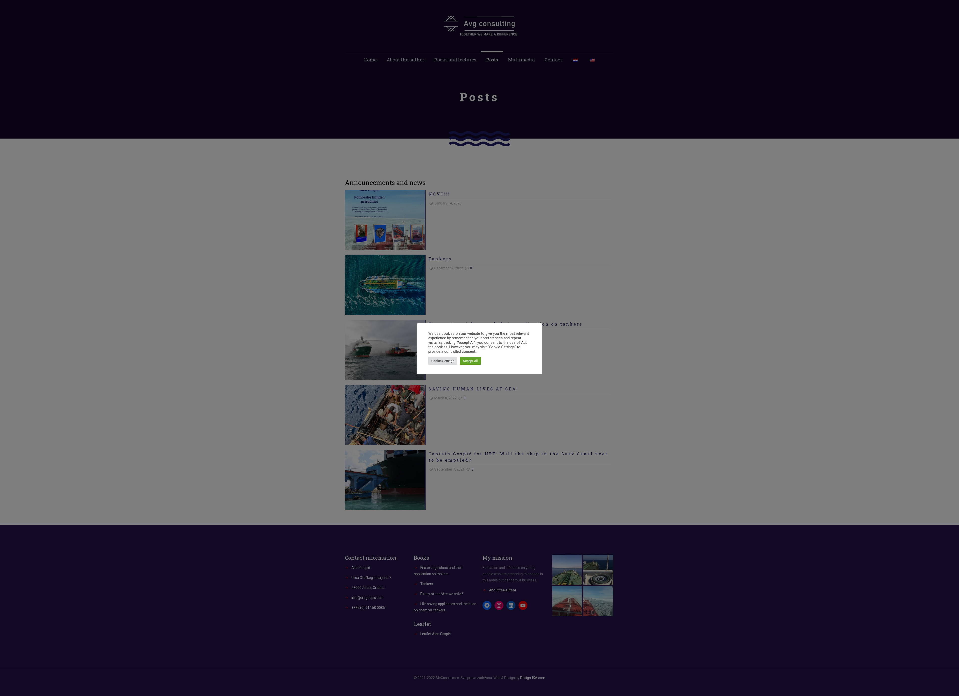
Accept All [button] (470, 361)
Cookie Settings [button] (442, 361)
